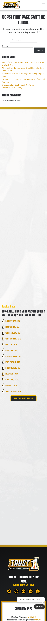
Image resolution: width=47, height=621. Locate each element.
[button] (43, 4)
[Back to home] (11, 5)
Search (5, 46)
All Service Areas (23, 398)
